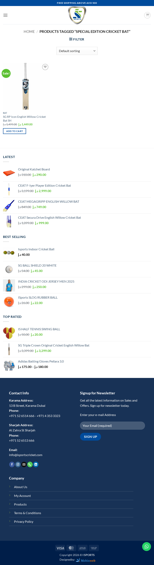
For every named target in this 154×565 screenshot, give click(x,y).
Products (20, 504)
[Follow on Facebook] (12, 464)
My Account (22, 496)
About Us (20, 487)
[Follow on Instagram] (18, 464)
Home (29, 31)
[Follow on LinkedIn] (35, 464)
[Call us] (30, 464)
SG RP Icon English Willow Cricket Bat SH (24, 118)
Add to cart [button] (14, 131)
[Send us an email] (24, 464)
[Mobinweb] (86, 559)
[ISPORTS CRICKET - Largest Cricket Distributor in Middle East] (77, 15)
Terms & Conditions (27, 513)
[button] (5, 15)
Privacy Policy (23, 521)
